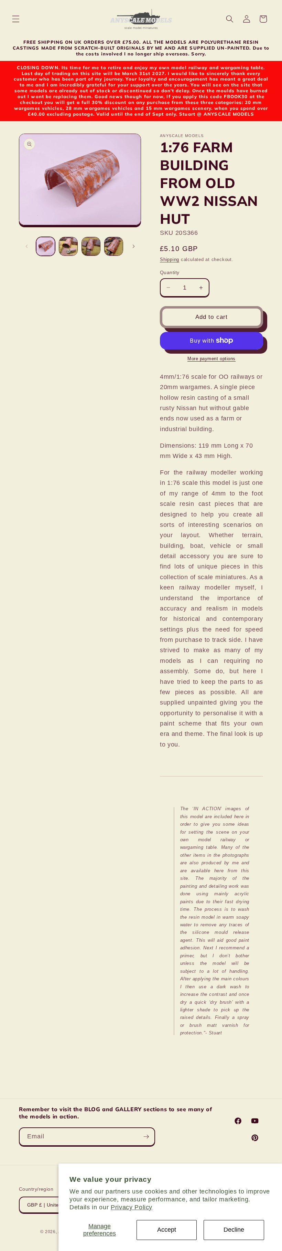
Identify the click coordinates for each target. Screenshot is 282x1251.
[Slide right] (133, 246)
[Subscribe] (146, 1136)
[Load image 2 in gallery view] (68, 246)
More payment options (211, 358)
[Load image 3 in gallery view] (91, 246)
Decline (234, 1229)
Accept (166, 1229)
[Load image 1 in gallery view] (45, 246)
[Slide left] (26, 246)
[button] (16, 19)
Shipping (169, 259)
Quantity (170, 272)
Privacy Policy (131, 1207)
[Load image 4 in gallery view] (113, 246)
